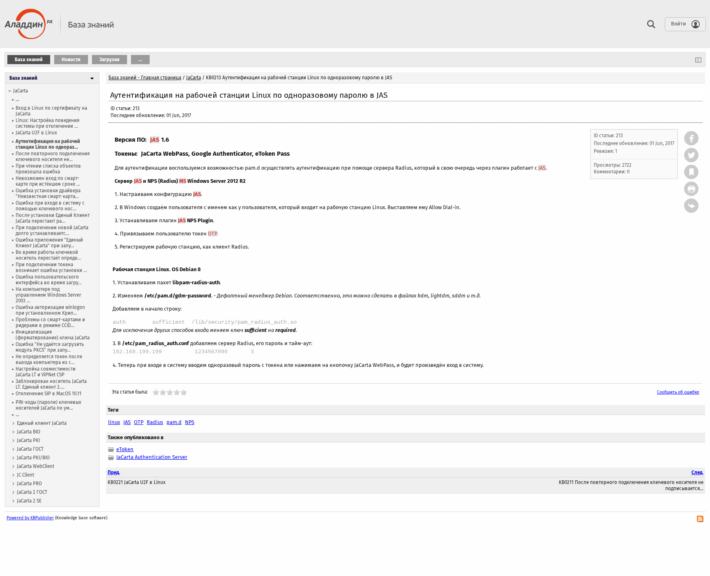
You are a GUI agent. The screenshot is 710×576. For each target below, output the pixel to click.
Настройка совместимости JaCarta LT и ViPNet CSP (46, 372)
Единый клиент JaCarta (42, 423)
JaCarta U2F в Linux (36, 133)
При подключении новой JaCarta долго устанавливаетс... (52, 230)
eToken (125, 449)
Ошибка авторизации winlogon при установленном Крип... (50, 310)
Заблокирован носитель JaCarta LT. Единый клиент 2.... (51, 384)
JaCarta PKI (28, 440)
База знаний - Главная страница (144, 78)
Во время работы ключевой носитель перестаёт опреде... (48, 255)
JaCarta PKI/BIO (33, 458)
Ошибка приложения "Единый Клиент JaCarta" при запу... (49, 243)
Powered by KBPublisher (30, 518)
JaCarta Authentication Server (151, 457)
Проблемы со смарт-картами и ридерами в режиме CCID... (50, 322)
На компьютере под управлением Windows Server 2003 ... (48, 295)
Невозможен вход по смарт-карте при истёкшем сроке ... (48, 181)
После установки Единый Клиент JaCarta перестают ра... (53, 218)
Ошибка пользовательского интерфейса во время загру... (49, 280)
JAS (154, 139)
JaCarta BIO (28, 432)
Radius (155, 422)
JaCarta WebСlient (35, 466)
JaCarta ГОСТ (30, 449)
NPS (189, 422)
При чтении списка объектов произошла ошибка (48, 169)
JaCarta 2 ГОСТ (32, 492)
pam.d (174, 422)
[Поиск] (649, 24)
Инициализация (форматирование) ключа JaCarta (53, 335)
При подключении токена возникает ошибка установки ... (51, 267)
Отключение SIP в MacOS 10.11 (48, 393)
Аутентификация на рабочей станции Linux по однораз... (48, 144)
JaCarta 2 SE (29, 501)
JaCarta (20, 91)
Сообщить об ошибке (678, 392)
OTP (212, 233)
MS (182, 181)
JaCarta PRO (29, 483)
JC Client (25, 475)
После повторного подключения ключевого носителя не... (53, 156)
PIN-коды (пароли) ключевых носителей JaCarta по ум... (48, 405)
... (17, 99)
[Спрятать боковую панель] (698, 59)
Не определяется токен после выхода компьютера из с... (49, 359)
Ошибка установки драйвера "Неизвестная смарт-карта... (48, 193)
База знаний (23, 78)
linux (114, 422)
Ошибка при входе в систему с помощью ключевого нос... (50, 206)
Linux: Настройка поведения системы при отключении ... (47, 123)
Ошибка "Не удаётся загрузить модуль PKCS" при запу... (50, 347)
